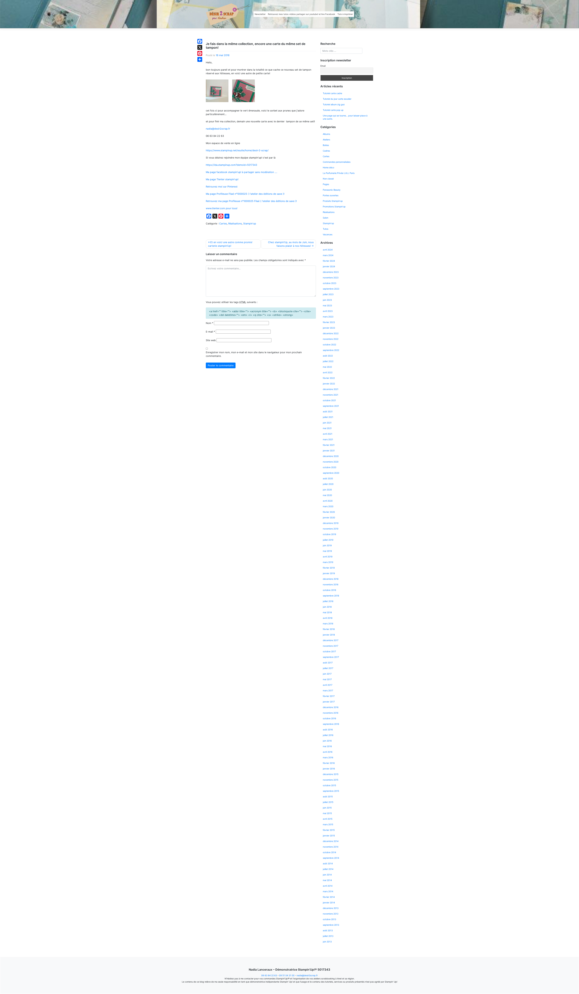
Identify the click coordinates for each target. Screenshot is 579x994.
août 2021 (328, 411)
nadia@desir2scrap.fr (218, 128)
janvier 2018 (329, 634)
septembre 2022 (331, 350)
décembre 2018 (331, 579)
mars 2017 (328, 690)
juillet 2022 (328, 361)
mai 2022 (327, 367)
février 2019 (329, 567)
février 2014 (329, 897)
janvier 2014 (329, 902)
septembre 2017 (331, 657)
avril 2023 (328, 311)
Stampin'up (249, 223)
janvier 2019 (329, 573)
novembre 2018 (330, 584)
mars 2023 (328, 316)
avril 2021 (327, 434)
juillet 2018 (328, 601)
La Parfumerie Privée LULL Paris (338, 173)
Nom (209, 323)
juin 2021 (327, 422)
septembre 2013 (331, 925)
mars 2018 (328, 623)
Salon (325, 217)
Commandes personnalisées (336, 162)
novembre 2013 (330, 913)
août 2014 (328, 863)
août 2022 (328, 355)
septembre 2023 (331, 288)
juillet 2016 (328, 735)
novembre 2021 (330, 394)
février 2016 (329, 763)
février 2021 (329, 445)
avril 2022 (327, 372)
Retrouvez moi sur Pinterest (221, 186)
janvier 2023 (329, 328)
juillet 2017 (328, 668)
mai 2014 (327, 880)
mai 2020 (327, 495)
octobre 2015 (329, 785)
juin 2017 (327, 673)
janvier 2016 (329, 768)
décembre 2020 (331, 456)
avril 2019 (327, 556)
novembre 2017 (330, 646)
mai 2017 (327, 679)
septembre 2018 (331, 595)
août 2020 (328, 478)
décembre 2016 (331, 707)
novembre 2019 (330, 528)
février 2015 (329, 830)
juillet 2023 (328, 294)
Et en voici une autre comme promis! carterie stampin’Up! (230, 244)
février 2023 (329, 322)
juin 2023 (327, 300)
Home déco (328, 167)
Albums (326, 134)
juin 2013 (327, 941)
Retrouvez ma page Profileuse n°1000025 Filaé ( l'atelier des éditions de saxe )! (251, 201)
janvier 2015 (329, 835)
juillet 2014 (328, 869)
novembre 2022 (330, 339)
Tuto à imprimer (345, 14)
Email (323, 66)
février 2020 (329, 512)
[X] (200, 47)
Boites (326, 145)
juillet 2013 (328, 936)
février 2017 (329, 696)
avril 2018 (327, 618)
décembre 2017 (330, 640)
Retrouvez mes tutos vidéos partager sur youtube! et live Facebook (301, 14)
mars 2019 (328, 562)
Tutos (325, 229)
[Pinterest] (200, 53)
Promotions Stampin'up (334, 206)
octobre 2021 (329, 400)
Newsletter (260, 14)
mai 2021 (327, 428)
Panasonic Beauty (331, 190)
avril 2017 (327, 685)
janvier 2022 (329, 383)
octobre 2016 (329, 718)
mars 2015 (328, 824)
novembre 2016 (330, 713)
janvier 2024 (329, 266)
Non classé (328, 178)
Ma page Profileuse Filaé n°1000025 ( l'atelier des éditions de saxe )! (245, 193)
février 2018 (329, 629)
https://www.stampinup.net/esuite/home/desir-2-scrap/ (237, 150)
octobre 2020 (329, 467)
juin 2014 (327, 874)
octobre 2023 (329, 283)
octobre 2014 (329, 852)
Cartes (223, 223)
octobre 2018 (329, 590)
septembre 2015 (331, 791)
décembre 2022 (331, 333)
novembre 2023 (331, 277)
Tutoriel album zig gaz (334, 104)
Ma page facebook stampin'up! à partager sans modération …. (241, 172)
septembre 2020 (331, 473)
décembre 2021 (330, 389)
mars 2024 (328, 255)
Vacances (327, 234)
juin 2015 (327, 807)
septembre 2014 (331, 858)
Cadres (326, 150)
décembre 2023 (331, 272)
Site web (211, 340)
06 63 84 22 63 (269, 975)
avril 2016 (327, 752)
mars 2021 (328, 439)
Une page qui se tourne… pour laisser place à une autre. (345, 117)
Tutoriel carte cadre (332, 93)
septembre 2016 (331, 724)
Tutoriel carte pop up (333, 110)
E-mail (210, 331)
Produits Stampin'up (333, 201)
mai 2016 (327, 746)
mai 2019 (327, 551)
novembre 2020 (331, 461)
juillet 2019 (328, 540)
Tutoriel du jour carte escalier (337, 99)
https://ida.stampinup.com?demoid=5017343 (231, 164)
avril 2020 (328, 500)
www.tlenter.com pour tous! (221, 208)
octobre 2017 (329, 651)
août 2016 (328, 729)
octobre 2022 (329, 344)
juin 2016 (327, 740)
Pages (326, 184)
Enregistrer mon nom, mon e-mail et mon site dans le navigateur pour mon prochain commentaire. (254, 354)
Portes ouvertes (330, 195)
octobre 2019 (329, 534)
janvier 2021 (329, 450)
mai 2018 (327, 612)
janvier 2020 (329, 517)
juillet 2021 (328, 417)
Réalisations (235, 223)
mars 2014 (328, 891)
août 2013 (328, 930)
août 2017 (328, 662)
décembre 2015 (331, 774)
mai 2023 (327, 305)
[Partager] (200, 59)
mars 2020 (328, 506)
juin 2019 (327, 545)
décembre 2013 (331, 908)
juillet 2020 (328, 484)
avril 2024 (328, 249)
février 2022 (329, 378)
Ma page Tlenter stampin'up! (222, 179)
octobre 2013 (329, 919)
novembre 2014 (330, 846)
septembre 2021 (331, 406)
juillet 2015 (328, 802)
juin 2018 (327, 607)
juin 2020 (327, 489)
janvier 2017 (329, 701)
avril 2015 (327, 819)
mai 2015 (327, 813)
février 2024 (329, 261)
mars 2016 (328, 757)
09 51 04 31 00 (286, 975)
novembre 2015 (330, 779)
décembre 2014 (331, 841)
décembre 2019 (331, 523)
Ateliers (326, 139)
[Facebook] (200, 41)
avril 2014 (327, 886)
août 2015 (328, 796)
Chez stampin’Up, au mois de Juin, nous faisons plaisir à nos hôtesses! (291, 244)
